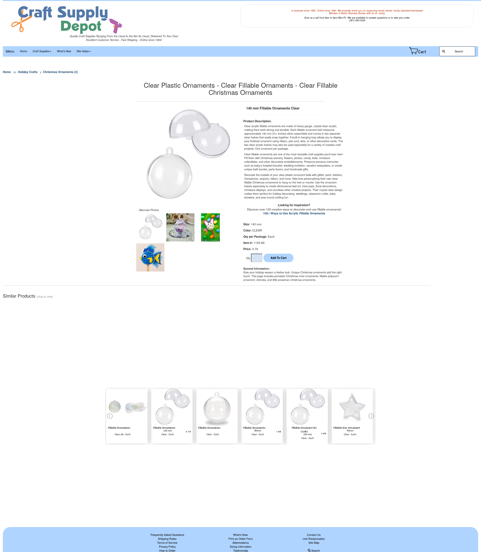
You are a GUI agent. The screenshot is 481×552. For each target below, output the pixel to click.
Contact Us (314, 535)
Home (23, 51)
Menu (10, 51)
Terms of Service (167, 542)
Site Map (314, 542)
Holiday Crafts (28, 72)
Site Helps (83, 51)
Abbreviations (240, 542)
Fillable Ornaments (119, 428)
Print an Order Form (240, 539)
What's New (64, 51)
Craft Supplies (41, 51)
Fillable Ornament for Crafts (304, 430)
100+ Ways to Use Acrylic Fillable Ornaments (294, 213)
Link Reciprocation (314, 539)
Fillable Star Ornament (347, 428)
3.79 (188, 431)
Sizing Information (240, 546)
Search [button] (458, 51)
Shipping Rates (167, 539)
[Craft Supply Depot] (124, 19)
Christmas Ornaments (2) (60, 72)
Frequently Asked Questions (167, 535)
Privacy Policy (167, 546)
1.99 (279, 431)
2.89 (323, 433)
